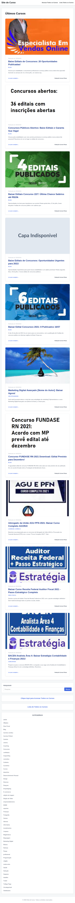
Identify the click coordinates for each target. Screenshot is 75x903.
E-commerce (7, 792)
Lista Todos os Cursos (66, 2)
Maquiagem (6, 838)
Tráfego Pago (7, 884)
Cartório (5, 739)
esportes (5, 808)
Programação (7, 857)
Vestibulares (6, 890)
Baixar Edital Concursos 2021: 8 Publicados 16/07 (34, 327)
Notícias (5, 848)
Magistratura (7, 834)
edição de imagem (8, 795)
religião (5, 861)
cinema (5, 742)
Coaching (6, 746)
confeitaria (6, 752)
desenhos (6, 772)
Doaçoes (6, 785)
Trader (5, 880)
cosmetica (6, 759)
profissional (6, 854)
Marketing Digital (8, 841)
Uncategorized (7, 887)
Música (5, 844)
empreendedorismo (9, 802)
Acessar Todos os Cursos (50, 2)
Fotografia (6, 815)
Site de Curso (8, 2)
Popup (5, 851)
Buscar (68, 689)
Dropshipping (7, 788)
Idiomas (5, 821)
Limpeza (5, 831)
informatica (6, 825)
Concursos (6, 749)
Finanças (6, 811)
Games (5, 818)
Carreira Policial (8, 736)
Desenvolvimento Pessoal (10, 775)
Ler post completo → (13, 78)
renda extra (6, 864)
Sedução (6, 871)
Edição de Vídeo (8, 798)
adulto (5, 719)
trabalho (5, 877)
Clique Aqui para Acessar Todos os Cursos (37, 698)
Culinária (6, 762)
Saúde (5, 867)
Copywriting (6, 755)
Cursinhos (6, 765)
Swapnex (6, 874)
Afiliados (5, 723)
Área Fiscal (6, 726)
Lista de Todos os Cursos (38, 707)
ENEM (5, 805)
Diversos (5, 782)
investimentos (7, 828)
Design (5, 779)
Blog (4, 729)
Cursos (5, 769)
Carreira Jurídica (8, 732)
